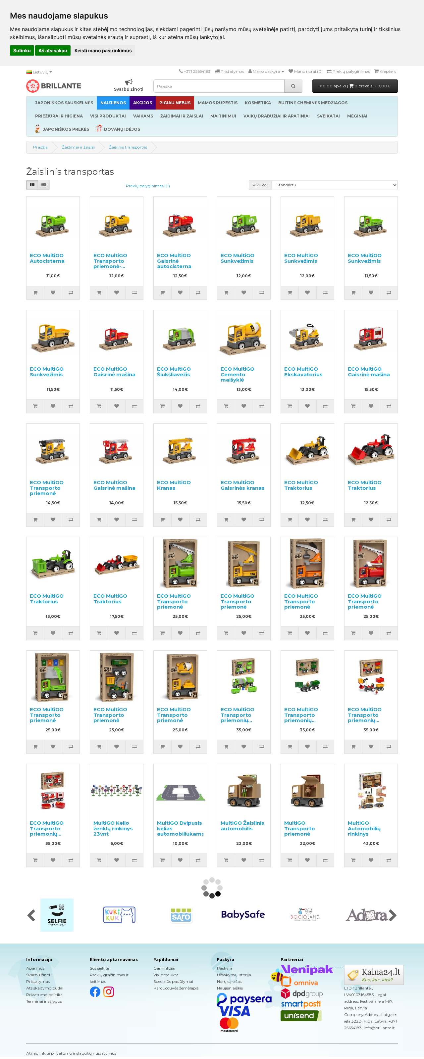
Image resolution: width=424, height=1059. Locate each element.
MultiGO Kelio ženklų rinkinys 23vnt (113, 828)
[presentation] (31, 916)
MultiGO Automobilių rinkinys (364, 828)
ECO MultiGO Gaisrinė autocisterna (174, 260)
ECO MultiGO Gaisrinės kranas (243, 485)
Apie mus (35, 968)
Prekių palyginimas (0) (148, 185)
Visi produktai (166, 974)
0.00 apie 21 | (356, 85)
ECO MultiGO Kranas (174, 485)
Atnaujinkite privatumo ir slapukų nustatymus (71, 1053)
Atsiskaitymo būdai (44, 988)
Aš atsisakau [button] (52, 50)
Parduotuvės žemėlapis (175, 988)
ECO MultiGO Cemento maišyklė (237, 374)
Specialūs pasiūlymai (173, 981)
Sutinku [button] (22, 50)
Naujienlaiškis (230, 988)
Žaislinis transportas (128, 147)
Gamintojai (164, 968)
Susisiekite (99, 968)
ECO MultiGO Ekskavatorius (303, 372)
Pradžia (40, 147)
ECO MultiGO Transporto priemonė (47, 487)
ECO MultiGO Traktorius (301, 485)
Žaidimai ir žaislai (78, 147)
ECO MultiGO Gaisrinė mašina (114, 372)
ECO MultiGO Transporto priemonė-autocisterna (110, 263)
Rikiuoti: (260, 184)
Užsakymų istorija (234, 974)
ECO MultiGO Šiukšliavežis (174, 372)
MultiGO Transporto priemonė (299, 828)
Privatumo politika (44, 994)
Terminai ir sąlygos (44, 1001)
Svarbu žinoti (39, 974)
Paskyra (225, 968)
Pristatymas (38, 981)
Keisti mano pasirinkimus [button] (103, 50)
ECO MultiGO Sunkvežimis (237, 258)
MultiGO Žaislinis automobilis (242, 826)
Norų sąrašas (229, 981)
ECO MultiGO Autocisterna (47, 258)
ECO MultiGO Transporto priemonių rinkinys (237, 717)
